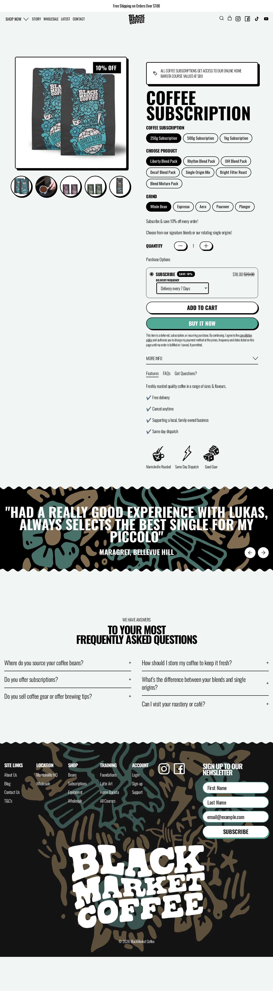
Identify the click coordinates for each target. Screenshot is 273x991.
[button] (221, 19)
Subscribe (235, 831)
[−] (180, 246)
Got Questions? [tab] (186, 373)
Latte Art (106, 783)
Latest (65, 19)
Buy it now (202, 323)
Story (36, 19)
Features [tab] (152, 373)
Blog (7, 783)
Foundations (108, 774)
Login (135, 774)
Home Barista (109, 792)
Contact (79, 19)
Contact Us (12, 792)
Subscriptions (77, 783)
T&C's (8, 800)
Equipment (75, 792)
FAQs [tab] (166, 373)
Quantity (154, 246)
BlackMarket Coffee (142, 941)
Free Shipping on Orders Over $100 (136, 6)
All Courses (107, 800)
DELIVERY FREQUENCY (167, 280)
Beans (72, 774)
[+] (206, 246)
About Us (10, 774)
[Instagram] (164, 772)
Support (137, 792)
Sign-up (137, 783)
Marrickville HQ (47, 774)
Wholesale (51, 19)
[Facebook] (179, 772)
